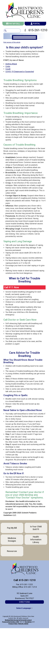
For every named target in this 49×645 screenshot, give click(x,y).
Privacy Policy (13, 622)
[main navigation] (24, 37)
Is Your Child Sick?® (36, 526)
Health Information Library (35, 538)
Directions (24, 601)
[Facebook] (25, 30)
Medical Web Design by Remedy (18, 619)
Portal (36, 23)
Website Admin (23, 622)
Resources (12, 550)
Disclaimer (28, 621)
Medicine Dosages (12, 538)
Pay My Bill (14, 23)
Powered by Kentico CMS (10, 621)
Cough (7, 68)
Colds (7, 65)
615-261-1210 (39, 30)
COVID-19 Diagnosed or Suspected (19, 70)
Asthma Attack (11, 63)
